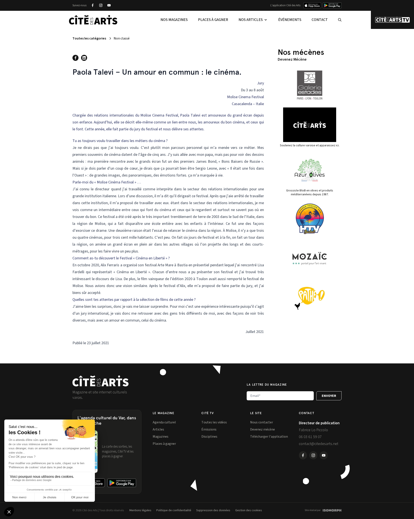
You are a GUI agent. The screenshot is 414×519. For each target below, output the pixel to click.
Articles (158, 429)
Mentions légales (140, 510)
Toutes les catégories (89, 38)
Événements (289, 19)
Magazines (160, 436)
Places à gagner (213, 19)
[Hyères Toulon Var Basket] (310, 219)
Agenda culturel (164, 422)
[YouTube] (109, 5)
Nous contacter (261, 422)
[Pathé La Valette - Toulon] (310, 298)
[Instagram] (101, 5)
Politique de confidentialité (173, 510)
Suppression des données (213, 510)
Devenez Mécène (292, 59)
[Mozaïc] (310, 258)
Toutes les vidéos (214, 422)
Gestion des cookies (248, 510)
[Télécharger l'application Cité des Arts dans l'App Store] (312, 5)
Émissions (208, 429)
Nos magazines (174, 19)
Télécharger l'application (269, 436)
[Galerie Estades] (310, 85)
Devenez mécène (262, 429)
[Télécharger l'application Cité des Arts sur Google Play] (332, 5)
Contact (320, 19)
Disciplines (209, 436)
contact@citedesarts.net (318, 443)
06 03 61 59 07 (310, 437)
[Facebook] (92, 5)
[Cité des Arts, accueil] (100, 380)
